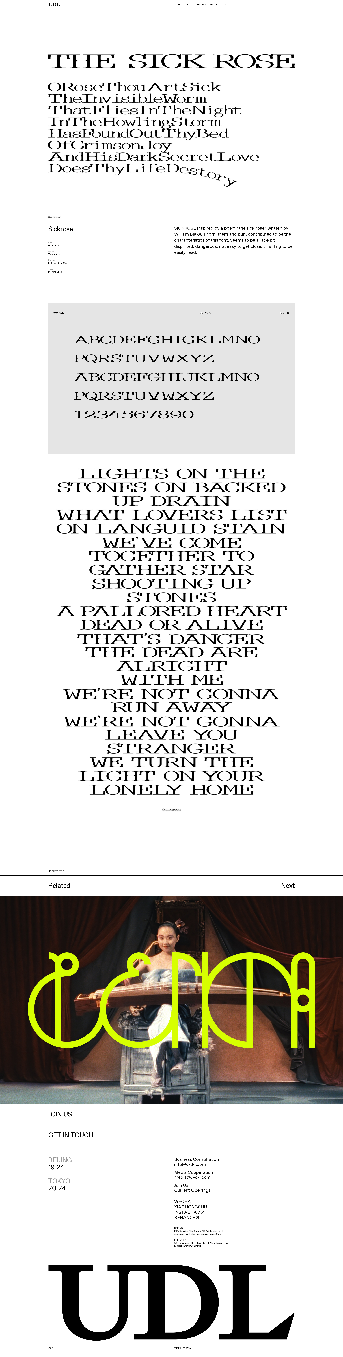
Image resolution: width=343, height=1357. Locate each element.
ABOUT (189, 4)
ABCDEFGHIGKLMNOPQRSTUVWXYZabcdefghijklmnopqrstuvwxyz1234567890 (167, 378)
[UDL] (54, 4)
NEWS (213, 4)
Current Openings (192, 1190)
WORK (177, 4)
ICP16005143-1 (184, 1348)
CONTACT (227, 4)
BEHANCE (184, 1218)
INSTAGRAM (187, 1212)
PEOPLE (201, 4)
